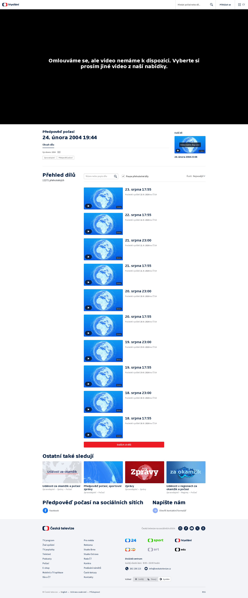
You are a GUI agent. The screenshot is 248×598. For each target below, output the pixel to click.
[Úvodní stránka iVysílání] (13, 4)
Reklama (88, 544)
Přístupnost (95, 592)
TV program (48, 540)
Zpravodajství (49, 158)
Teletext (46, 554)
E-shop (46, 567)
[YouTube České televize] (191, 528)
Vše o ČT (46, 577)
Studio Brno (89, 549)
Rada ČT (88, 558)
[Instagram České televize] (180, 528)
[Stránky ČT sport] (155, 541)
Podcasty (47, 558)
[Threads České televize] (203, 528)
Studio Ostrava (91, 554)
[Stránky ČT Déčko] (130, 550)
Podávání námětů (92, 567)
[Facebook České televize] (186, 528)
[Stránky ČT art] (153, 550)
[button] (190, 146)
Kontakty (88, 577)
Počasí (45, 563)
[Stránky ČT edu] (180, 550)
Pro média (89, 540)
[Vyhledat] (115, 176)
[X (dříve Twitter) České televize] (197, 528)
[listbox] (152, 579)
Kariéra (87, 563)
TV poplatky (48, 549)
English (64, 592)
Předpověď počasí (65, 158)
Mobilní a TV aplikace (52, 572)
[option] (139, 579)
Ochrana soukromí (78, 592)
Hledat (212, 5)
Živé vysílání (48, 544)
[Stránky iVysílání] (183, 541)
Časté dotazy (90, 572)
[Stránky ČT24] (130, 541)
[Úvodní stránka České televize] (58, 528)
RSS (204, 592)
